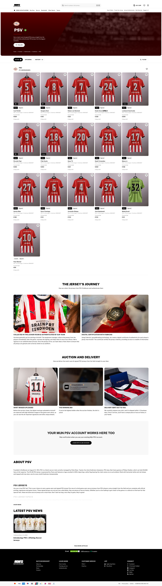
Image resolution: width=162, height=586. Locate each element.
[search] (81, 5)
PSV (40, 51)
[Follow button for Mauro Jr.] (146, 124)
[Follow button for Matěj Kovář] (146, 175)
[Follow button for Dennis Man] (38, 175)
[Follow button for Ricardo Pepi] (38, 124)
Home (15, 51)
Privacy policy (125, 583)
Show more (17, 504)
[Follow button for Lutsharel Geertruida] (146, 74)
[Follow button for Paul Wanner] (38, 225)
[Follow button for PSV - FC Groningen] (146, 69)
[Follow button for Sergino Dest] (65, 74)
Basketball (44, 10)
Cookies (132, 583)
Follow (20, 45)
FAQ (83, 564)
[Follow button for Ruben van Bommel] (92, 74)
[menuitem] (137, 5)
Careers (38, 570)
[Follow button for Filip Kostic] (65, 124)
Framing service (63, 566)
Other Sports (51, 10)
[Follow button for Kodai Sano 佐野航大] (119, 74)
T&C (119, 583)
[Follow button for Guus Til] (92, 124)
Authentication (63, 568)
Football (20, 51)
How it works (62, 564)
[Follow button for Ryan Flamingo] (65, 175)
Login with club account (80, 443)
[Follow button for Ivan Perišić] (38, 74)
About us (38, 564)
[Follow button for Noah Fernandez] (119, 124)
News (37, 568)
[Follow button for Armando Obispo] (92, 175)
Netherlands (27, 51)
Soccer (38, 10)
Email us (84, 566)
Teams (58, 10)
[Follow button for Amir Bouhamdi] (119, 175)
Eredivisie (34, 51)
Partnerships (39, 566)
